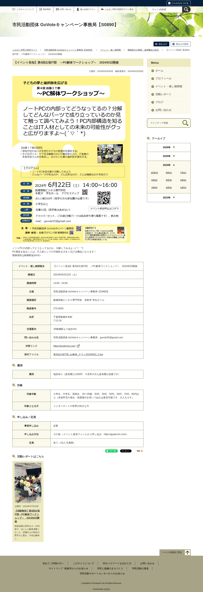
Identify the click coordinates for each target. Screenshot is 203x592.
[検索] (186, 9)
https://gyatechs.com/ (64, 346)
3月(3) (154, 187)
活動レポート (163, 94)
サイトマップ (56, 568)
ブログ (159, 102)
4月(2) (183, 180)
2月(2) (169, 187)
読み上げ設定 (182, 44)
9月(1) (169, 173)
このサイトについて (25, 9)
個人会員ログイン (88, 9)
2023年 (167, 197)
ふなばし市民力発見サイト (24, 50)
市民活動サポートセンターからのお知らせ (102, 573)
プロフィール (163, 78)
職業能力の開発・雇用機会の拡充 (143, 50)
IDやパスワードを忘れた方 (117, 563)
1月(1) (183, 187)
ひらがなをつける (180, 3)
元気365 (106, 589)
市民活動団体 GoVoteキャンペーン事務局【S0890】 (68, 50)
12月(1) (154, 173)
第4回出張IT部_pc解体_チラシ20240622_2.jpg (78, 354)
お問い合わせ (65, 9)
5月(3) (169, 180)
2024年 (167, 165)
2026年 (167, 147)
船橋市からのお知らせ (76, 568)
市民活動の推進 (140, 568)
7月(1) (183, 173)
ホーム (159, 70)
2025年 (167, 156)
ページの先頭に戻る (172, 552)
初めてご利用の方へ (53, 563)
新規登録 (47, 9)
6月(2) (154, 180)
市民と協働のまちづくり (110, 568)
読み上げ (163, 44)
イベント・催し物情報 (110, 50)
